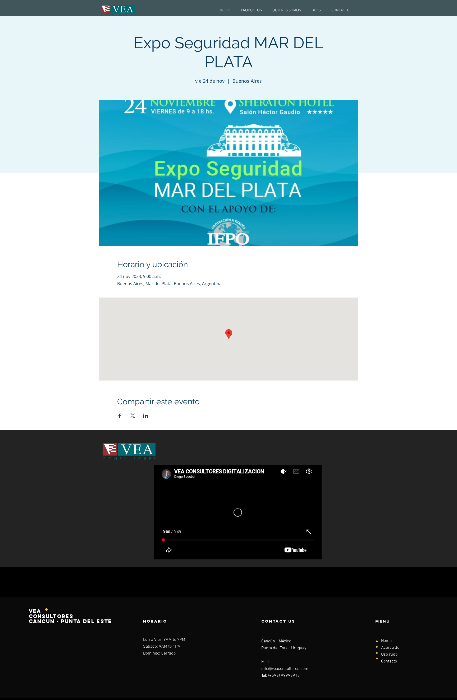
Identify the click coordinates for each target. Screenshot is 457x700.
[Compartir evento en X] (132, 416)
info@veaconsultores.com (284, 668)
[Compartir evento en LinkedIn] (145, 416)
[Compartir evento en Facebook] (119, 416)
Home (386, 640)
